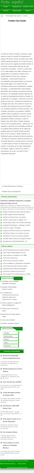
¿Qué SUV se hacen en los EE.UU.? (14, 271)
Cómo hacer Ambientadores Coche (14, 252)
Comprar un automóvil (28, 6)
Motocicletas (17, 10)
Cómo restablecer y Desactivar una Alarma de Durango (16, 263)
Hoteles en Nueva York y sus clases (14, 217)
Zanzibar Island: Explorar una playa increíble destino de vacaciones (17, 239)
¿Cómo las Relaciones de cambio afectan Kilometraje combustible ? (16, 250)
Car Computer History (10, 432)
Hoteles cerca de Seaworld (11, 191)
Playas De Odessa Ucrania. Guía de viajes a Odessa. (16, 212)
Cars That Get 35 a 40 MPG (12, 382)
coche (25, 16)
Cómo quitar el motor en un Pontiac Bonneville (12, 420)
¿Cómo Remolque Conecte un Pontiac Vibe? (11, 394)
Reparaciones (17, 6)
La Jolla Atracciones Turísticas (12, 186)
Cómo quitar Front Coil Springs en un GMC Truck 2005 (16, 274)
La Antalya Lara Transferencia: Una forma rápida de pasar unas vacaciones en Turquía (10, 296)
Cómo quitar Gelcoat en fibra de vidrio (15, 266)
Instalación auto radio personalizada (14, 268)
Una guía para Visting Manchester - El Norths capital (15, 241)
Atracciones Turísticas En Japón (10, 310)
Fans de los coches (22, 461)
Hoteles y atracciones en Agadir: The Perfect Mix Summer (15, 220)
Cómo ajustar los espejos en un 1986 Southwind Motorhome (15, 255)
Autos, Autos (22, 463)
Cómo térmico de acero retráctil (13, 260)
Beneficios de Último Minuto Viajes (11, 315)
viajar (6, 342)
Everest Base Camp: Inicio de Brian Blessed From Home (17, 223)
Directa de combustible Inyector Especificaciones (11, 357)
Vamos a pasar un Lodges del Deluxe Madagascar (11, 304)
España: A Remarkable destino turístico (9, 288)
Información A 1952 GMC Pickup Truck (11, 407)
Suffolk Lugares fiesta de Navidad (13, 214)
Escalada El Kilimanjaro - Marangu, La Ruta (16, 225)
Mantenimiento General (7, 463)
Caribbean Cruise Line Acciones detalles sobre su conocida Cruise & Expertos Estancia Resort (16, 236)
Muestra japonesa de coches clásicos (12, 370)
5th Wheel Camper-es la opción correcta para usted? (16, 233)
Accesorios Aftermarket (7, 461)
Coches (5, 10)
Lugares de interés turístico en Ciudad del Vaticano (16, 231)
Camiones (7, 346)
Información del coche (13, 16)
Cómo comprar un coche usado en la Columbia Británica (11, 445)
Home (6, 6)
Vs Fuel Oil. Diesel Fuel (10, 258)
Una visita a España (8, 320)
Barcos (28, 10)
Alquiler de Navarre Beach (10, 323)
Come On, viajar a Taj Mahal (12, 228)
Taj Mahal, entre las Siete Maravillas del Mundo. (10, 282)
